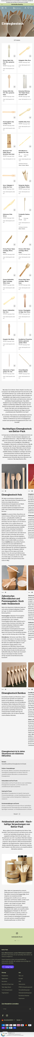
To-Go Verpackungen (7, 990)
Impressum (22, 998)
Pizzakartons (5, 975)
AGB (20, 981)
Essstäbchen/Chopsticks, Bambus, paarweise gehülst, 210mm (25, 341)
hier (10, 549)
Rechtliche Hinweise (24, 995)
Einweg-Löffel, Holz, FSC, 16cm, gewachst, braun (8, 92)
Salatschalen (5, 978)
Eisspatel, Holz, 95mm (8, 339)
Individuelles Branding (17, 4)
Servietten (4, 981)
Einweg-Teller (21, 894)
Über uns (21, 975)
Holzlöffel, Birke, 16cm (24, 121)
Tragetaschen (5, 992)
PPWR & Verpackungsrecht (25, 987)
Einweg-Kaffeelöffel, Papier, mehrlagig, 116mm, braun (8, 281)
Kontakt (21, 978)
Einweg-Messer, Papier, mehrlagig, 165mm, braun (9, 250)
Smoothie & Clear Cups (7, 984)
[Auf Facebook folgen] (3, 1015)
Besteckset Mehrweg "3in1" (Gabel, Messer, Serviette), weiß (24, 92)
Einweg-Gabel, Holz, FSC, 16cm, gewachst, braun (8, 62)
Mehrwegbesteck (8, 907)
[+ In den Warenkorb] (14, 56)
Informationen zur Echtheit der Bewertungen (15, 1035)
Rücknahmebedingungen (25, 992)
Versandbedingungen (24, 990)
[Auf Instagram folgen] (7, 1015)
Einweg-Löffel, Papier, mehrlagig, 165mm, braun (24, 250)
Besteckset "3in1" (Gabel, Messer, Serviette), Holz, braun (8, 152)
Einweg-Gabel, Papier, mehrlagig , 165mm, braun (24, 281)
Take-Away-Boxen (6, 987)
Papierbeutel (7, 910)
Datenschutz (22, 984)
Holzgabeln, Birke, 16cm (25, 60)
